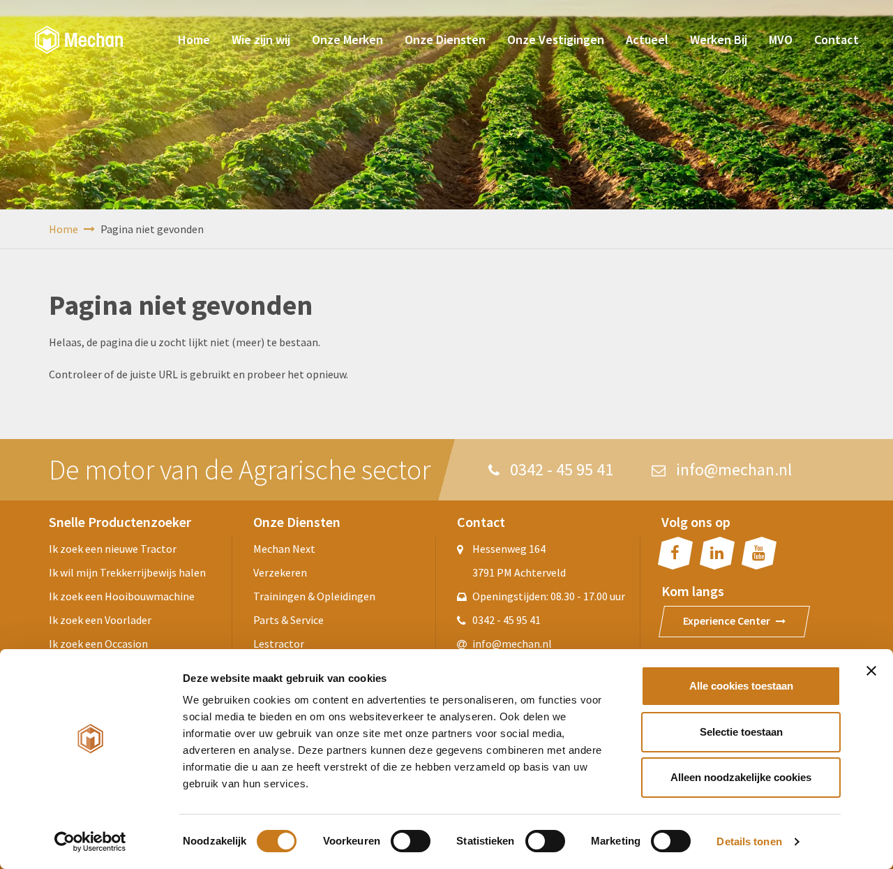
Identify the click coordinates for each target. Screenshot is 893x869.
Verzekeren (280, 572)
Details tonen (748, 841)
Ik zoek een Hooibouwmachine (122, 596)
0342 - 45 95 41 (559, 469)
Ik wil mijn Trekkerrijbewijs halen (127, 572)
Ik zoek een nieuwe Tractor (113, 549)
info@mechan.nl (732, 469)
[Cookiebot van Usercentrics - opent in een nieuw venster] (90, 841)
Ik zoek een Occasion (98, 644)
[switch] (410, 841)
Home (64, 229)
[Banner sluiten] (871, 671)
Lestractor (278, 644)
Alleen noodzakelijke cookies (740, 777)
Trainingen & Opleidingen (314, 596)
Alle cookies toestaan (741, 686)
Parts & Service (288, 620)
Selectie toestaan (741, 732)
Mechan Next (284, 549)
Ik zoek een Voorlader (100, 620)
